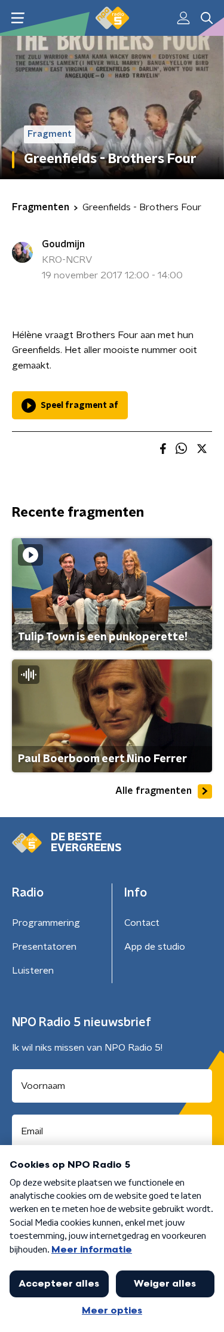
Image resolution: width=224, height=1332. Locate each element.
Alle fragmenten (153, 791)
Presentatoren (44, 947)
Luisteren (33, 970)
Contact (141, 923)
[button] (17, 18)
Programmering (46, 923)
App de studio (154, 947)
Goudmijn (63, 244)
